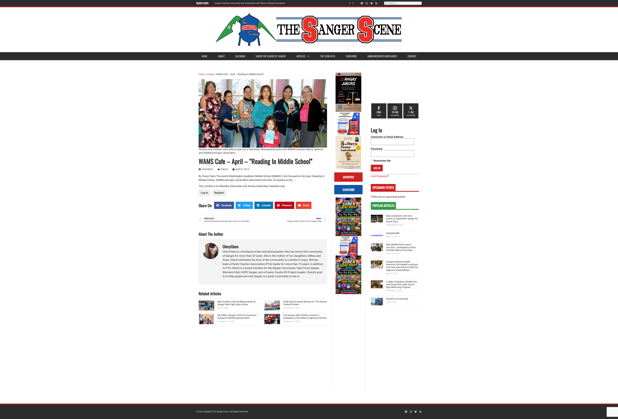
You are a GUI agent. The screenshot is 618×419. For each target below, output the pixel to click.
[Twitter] (371, 3)
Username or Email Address (387, 137)
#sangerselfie (393, 233)
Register (219, 192)
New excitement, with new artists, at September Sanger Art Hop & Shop (402, 219)
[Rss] (376, 3)
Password (376, 149)
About (221, 56)
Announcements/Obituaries (382, 56)
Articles (300, 56)
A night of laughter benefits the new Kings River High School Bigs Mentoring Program (401, 284)
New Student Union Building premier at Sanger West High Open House (236, 303)
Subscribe (351, 56)
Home (204, 56)
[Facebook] (362, 3)
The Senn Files (327, 56)
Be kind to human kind (397, 298)
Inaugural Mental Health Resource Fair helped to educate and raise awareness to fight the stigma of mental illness (402, 266)
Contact (412, 56)
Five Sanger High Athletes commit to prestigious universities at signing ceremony (305, 316)
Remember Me (382, 161)
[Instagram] (366, 3)
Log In (204, 192)
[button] (349, 3)
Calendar (240, 56)
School (224, 169)
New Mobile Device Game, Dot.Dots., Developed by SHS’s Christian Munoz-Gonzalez (401, 247)
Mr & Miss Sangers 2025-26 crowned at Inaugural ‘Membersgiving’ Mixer (237, 316)
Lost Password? (380, 176)
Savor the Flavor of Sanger (271, 56)
